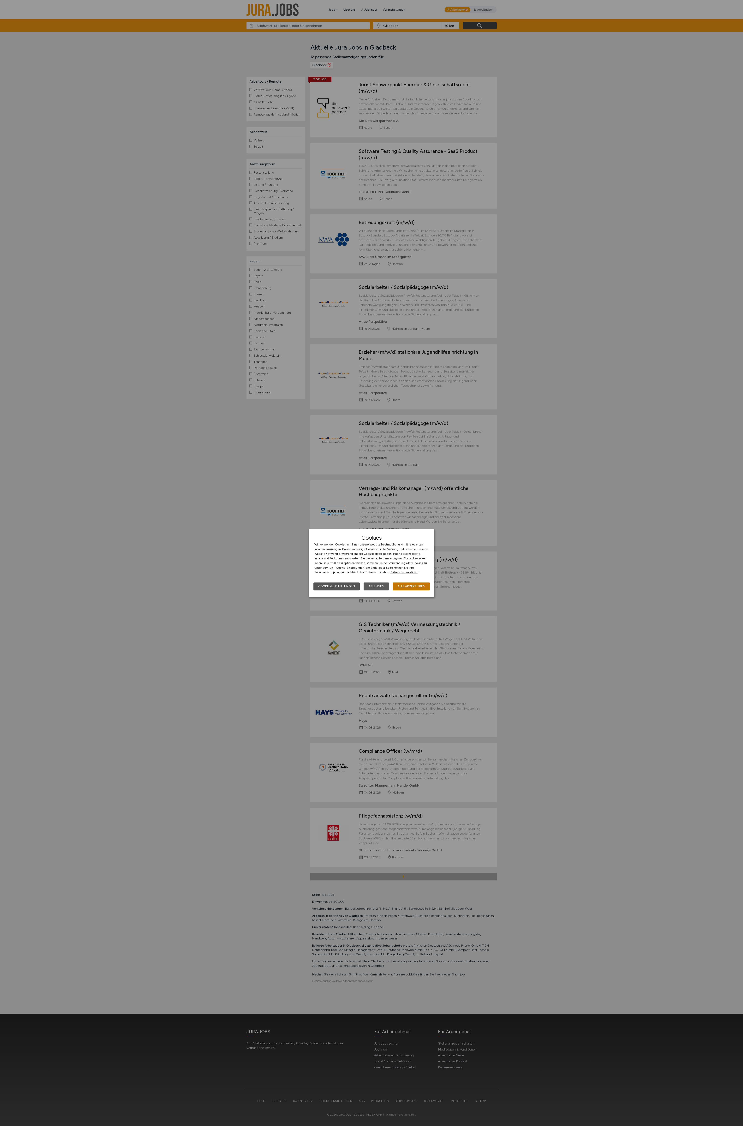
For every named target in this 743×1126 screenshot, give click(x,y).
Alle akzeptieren (411, 586)
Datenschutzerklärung (404, 572)
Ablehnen (376, 586)
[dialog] (371, 563)
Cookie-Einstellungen (336, 586)
